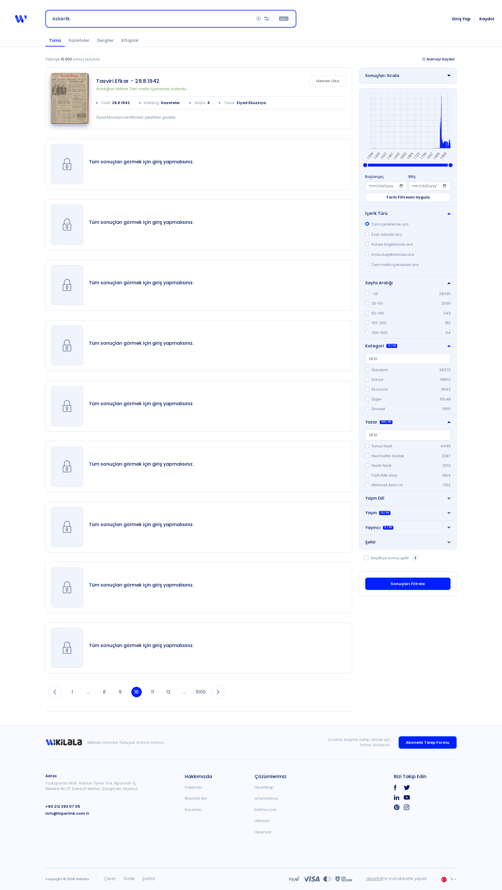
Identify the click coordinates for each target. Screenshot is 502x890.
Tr (452, 879)
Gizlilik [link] (129, 879)
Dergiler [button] (105, 40)
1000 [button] (201, 692)
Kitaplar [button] (130, 40)
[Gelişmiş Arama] (266, 18)
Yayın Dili (374, 498)
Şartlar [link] (148, 879)
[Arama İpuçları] (258, 18)
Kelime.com (265, 809)
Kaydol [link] (486, 19)
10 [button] (136, 692)
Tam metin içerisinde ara (395, 264)
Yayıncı (378, 527)
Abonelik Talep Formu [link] (427, 742)
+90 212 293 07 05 (62, 806)
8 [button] (104, 692)
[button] (20, 19)
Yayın (377, 513)
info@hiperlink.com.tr (67, 813)
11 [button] (152, 692)
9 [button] (120, 692)
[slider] (365, 165)
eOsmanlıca (266, 798)
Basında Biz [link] (196, 798)
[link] (70, 98)
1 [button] (72, 692)
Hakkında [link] (193, 787)
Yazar (378, 422)
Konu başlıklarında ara (393, 254)
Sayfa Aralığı (379, 283)
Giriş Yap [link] (461, 19)
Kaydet (440, 59)
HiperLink (262, 832)
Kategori (380, 346)
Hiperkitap (264, 787)
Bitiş (412, 176)
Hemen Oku (327, 80)
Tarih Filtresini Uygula (408, 197)
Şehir (370, 542)
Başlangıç (374, 176)
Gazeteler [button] (78, 40)
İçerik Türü (376, 213)
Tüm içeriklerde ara (390, 224)
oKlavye (261, 820)
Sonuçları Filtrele (408, 583)
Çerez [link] (110, 879)
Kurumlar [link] (193, 809)
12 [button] (168, 692)
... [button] (88, 692)
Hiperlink (374, 879)
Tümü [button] (55, 40)
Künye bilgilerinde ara (392, 244)
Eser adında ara (387, 234)
